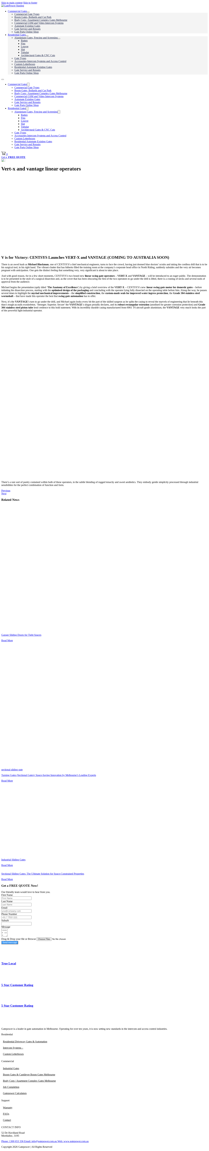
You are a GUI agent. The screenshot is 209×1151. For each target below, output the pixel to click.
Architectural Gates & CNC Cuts (38, 55)
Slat (23, 49)
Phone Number (9, 914)
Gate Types (20, 58)
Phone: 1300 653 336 (12, 1141)
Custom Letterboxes (24, 64)
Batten (24, 40)
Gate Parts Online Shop (26, 31)
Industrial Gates (11, 1068)
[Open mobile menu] (2, 79)
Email (4, 907)
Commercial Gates (17, 11)
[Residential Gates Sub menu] (27, 35)
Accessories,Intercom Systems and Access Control (40, 61)
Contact (7, 1120)
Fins (23, 43)
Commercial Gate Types (26, 14)
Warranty (7, 1107)
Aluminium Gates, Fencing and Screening (36, 37)
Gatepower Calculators (15, 1093)
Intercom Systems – (13, 1047)
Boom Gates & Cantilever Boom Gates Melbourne (29, 1074)
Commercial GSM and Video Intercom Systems (39, 23)
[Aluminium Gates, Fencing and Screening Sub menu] (59, 38)
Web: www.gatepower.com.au (73, 1141)
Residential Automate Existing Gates (33, 67)
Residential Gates (17, 34)
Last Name (7, 901)
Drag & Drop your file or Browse (18, 939)
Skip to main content (12, 2)
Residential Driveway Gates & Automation (25, 1041)
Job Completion (11, 1087)
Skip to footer (30, 2)
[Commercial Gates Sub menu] (28, 12)
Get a (13, 157)
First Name (7, 895)
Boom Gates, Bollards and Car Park (32, 17)
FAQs (6, 1113)
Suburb (5, 920)
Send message (10, 942)
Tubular (25, 52)
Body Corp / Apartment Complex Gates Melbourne (40, 20)
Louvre (24, 46)
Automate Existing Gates (27, 26)
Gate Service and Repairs (27, 28)
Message (5, 926)
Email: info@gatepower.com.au (40, 1141)
